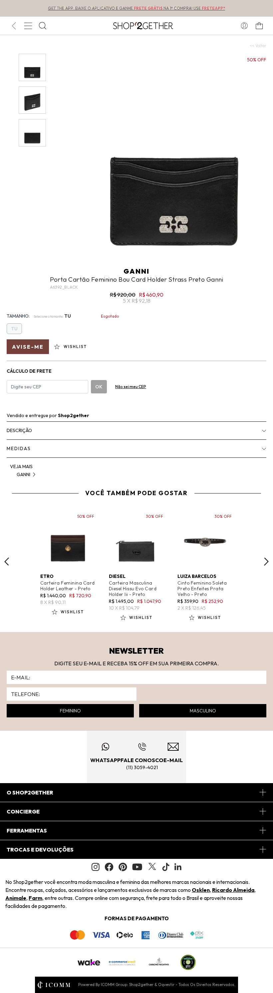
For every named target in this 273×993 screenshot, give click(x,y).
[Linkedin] (178, 867)
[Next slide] (266, 562)
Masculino (203, 711)
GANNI (136, 271)
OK (98, 387)
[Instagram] (96, 867)
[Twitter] (152, 867)
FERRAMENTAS (27, 830)
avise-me (28, 346)
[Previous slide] (7, 562)
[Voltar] (14, 25)
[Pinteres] (123, 867)
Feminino (70, 711)
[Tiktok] (165, 867)
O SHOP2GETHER (30, 792)
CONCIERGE (23, 811)
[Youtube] (137, 867)
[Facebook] (109, 867)
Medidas (19, 448)
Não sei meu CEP (130, 386)
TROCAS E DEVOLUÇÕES (40, 849)
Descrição (19, 430)
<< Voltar (258, 45)
